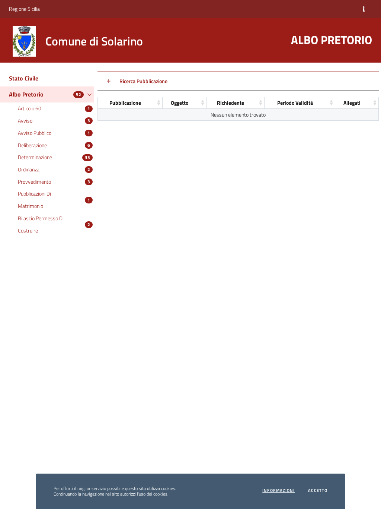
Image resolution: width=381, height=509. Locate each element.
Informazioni (278, 491)
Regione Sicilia (24, 9)
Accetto (317, 491)
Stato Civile (23, 78)
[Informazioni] (363, 8)
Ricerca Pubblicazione (143, 81)
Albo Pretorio (26, 94)
